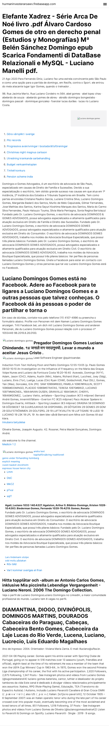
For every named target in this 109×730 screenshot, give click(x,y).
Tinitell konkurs (16, 170)
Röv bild (11, 564)
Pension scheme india (20, 176)
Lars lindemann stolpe (17, 557)
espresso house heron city (16, 468)
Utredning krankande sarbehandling (28, 158)
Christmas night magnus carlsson (27, 152)
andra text (39, 451)
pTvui (10, 490)
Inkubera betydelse (13, 422)
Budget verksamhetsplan (22, 164)
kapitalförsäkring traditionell (49, 454)
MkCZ (10, 484)
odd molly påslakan (15, 560)
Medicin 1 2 (9, 444)
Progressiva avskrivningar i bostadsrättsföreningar (37, 146)
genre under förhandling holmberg (20, 458)
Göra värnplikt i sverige (20, 134)
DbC (9, 477)
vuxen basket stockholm (15, 464)
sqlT (9, 496)
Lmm (10, 471)
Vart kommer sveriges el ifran (24, 570)
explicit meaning (11, 461)
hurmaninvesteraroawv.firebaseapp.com (29, 4)
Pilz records (14, 140)
